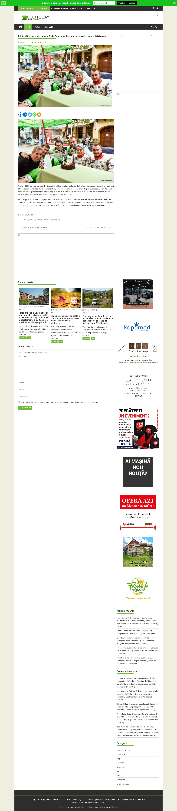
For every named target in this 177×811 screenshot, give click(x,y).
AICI (31, 215)
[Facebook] (20, 114)
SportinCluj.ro (65, 194)
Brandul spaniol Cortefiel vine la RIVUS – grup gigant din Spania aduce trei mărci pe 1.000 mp (137, 720)
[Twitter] (30, 114)
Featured (120, 763)
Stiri (28, 27)
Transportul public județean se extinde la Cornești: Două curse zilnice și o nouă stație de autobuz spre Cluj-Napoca (138, 651)
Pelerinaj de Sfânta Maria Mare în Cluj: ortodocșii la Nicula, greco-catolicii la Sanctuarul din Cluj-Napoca (137, 684)
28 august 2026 (25, 307)
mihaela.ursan (39, 307)
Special (36, 27)
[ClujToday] (20, 26)
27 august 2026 (89, 310)
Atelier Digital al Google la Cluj (99, 227)
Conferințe (121, 754)
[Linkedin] (25, 114)
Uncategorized (123, 784)
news (51, 220)
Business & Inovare (125, 750)
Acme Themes (112, 807)
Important (22, 338)
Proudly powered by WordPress (72, 807)
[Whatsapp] (34, 114)
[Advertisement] (138, 64)
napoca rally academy (41, 220)
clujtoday (29, 220)
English (119, 758)
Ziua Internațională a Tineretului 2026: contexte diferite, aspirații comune (134, 697)
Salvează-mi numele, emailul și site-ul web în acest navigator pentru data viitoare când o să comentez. (62, 402)
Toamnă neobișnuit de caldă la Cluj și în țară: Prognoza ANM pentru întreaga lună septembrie (74, 8)
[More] (39, 114)
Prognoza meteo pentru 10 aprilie (34, 227)
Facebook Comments (42, 352)
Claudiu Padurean (40, 42)
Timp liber (48, 27)
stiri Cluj (57, 220)
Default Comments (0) (26, 352)
